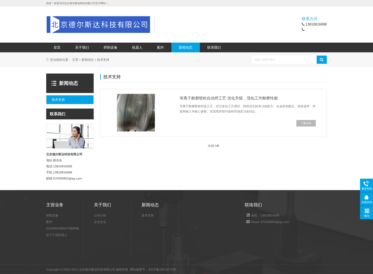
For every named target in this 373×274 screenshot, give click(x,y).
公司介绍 (100, 215)
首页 (57, 47)
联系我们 (214, 47)
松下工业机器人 (56, 235)
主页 (75, 59)
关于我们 (82, 47)
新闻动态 (186, 47)
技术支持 (103, 59)
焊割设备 (110, 47)
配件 (160, 47)
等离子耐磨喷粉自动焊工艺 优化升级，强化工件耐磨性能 (229, 98)
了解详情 (306, 123)
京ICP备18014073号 (162, 269)
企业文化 (100, 222)
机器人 (137, 47)
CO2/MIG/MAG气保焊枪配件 (64, 228)
